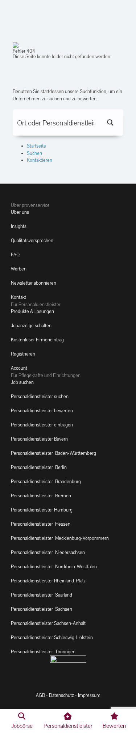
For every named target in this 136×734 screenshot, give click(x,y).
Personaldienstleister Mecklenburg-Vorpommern (60, 538)
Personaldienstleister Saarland (41, 595)
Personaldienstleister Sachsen (41, 609)
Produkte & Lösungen (32, 311)
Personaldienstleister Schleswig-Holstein (52, 637)
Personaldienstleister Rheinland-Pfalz (48, 581)
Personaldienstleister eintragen (42, 425)
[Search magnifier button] (110, 122)
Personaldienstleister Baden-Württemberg (53, 453)
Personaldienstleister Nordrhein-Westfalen (54, 566)
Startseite (36, 146)
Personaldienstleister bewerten (42, 411)
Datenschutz (61, 695)
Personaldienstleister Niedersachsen (48, 552)
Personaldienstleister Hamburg (42, 510)
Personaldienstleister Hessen (40, 524)
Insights (18, 226)
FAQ (15, 255)
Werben (18, 269)
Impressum (89, 695)
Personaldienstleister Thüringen (43, 652)
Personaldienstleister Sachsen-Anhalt (48, 623)
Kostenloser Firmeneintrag (37, 340)
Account (19, 368)
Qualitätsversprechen (32, 240)
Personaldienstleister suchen (40, 396)
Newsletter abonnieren (33, 283)
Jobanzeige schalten (31, 325)
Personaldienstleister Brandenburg (46, 481)
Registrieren (23, 354)
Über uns (20, 212)
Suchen (34, 153)
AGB (40, 695)
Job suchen (22, 382)
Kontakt (18, 297)
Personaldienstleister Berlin (39, 467)
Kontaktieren (39, 160)
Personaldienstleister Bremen (41, 496)
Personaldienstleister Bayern (39, 439)
